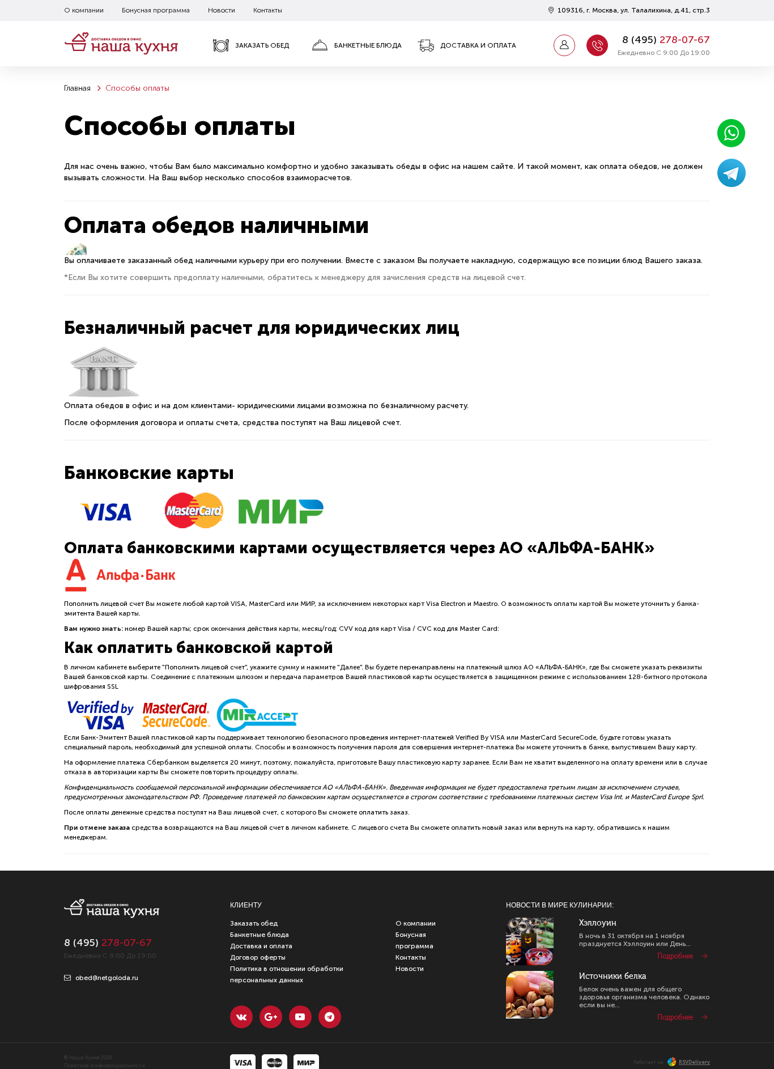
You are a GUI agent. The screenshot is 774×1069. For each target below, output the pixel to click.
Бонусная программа (156, 10)
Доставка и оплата (478, 45)
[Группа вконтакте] (241, 1017)
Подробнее (675, 956)
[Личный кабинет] (564, 45)
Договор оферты (258, 957)
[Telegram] (329, 1017)
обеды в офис (422, 166)
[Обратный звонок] (597, 45)
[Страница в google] (271, 1017)
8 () (666, 39)
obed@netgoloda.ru (106, 978)
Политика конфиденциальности (104, 1065)
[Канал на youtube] (300, 1017)
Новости (221, 10)
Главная (77, 88)
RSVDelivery (694, 1062)
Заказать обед (262, 45)
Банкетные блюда (368, 45)
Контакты (267, 10)
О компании (84, 10)
